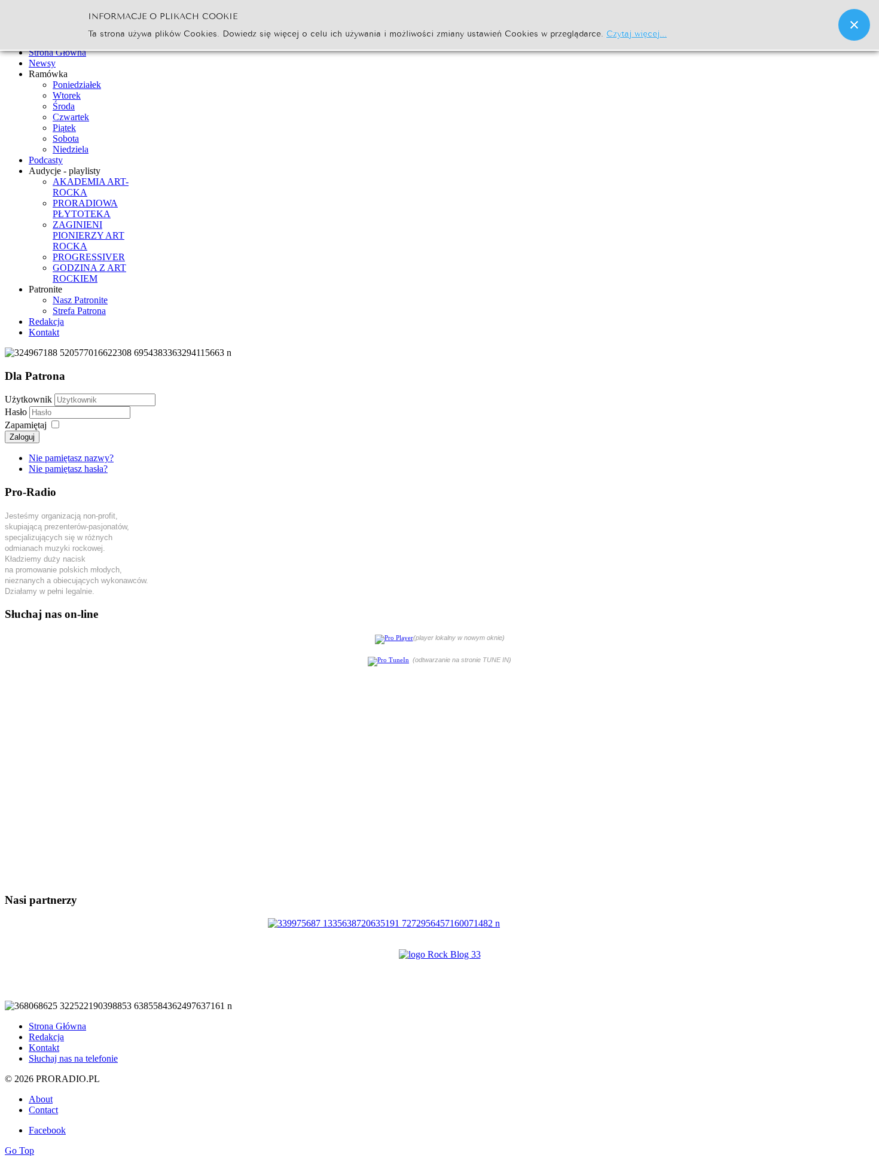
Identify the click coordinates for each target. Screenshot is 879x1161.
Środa (64, 106)
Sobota (66, 138)
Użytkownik (28, 399)
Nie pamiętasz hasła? (68, 469)
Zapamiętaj (26, 425)
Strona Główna (57, 1026)
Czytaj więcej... (636, 32)
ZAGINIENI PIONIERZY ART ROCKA (88, 235)
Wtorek (67, 95)
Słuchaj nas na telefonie (73, 1058)
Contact (43, 1110)
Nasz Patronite (80, 300)
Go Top (19, 1150)
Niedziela (70, 149)
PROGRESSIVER (89, 257)
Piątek (64, 128)
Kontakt (44, 1048)
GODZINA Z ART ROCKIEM (89, 273)
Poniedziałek (77, 85)
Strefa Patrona (79, 311)
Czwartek (71, 117)
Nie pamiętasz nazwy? (71, 458)
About (41, 1099)
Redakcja (46, 1037)
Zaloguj (22, 436)
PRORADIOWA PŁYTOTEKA (85, 208)
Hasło (17, 412)
